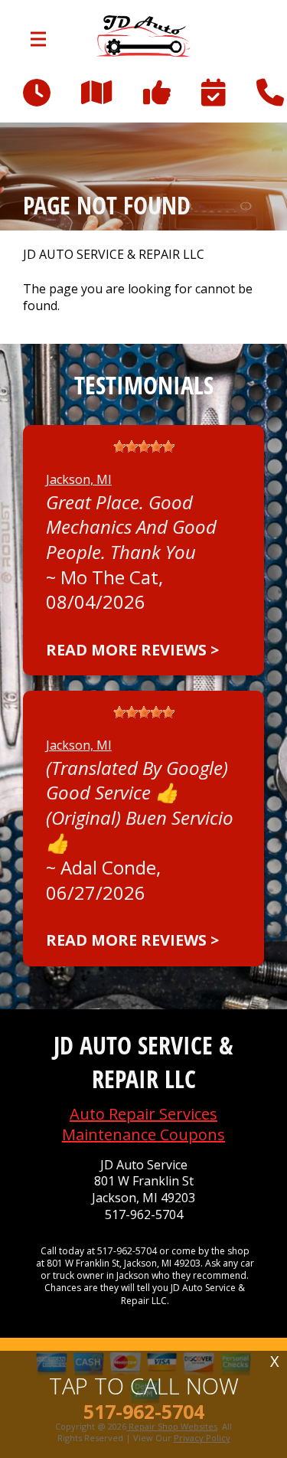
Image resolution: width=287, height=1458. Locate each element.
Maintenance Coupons (143, 1134)
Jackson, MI (79, 479)
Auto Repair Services (143, 1113)
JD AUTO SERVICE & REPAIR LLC (113, 255)
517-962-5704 (144, 1215)
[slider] (143, 446)
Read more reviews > (132, 649)
